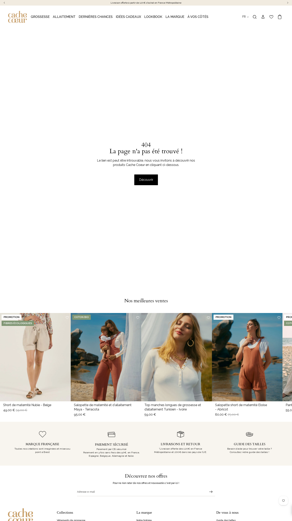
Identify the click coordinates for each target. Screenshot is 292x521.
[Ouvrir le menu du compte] (263, 17)
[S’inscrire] (211, 492)
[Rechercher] (254, 17)
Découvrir (146, 180)
